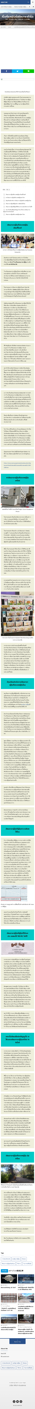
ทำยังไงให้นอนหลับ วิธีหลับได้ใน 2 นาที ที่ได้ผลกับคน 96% (26, 1289)
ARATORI (19, 1405)
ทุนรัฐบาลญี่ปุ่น (25, 704)
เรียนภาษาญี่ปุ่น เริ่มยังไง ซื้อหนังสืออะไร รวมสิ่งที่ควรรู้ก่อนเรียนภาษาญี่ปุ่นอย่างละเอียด (26, 1331)
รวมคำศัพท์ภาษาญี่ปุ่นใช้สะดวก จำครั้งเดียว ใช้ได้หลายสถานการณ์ (25, 1309)
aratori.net (6, 1356)
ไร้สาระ (19, 1263)
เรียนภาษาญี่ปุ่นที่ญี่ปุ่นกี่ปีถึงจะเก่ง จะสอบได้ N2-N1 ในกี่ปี (18, 206)
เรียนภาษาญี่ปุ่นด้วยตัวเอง (8, 1263)
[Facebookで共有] (6, 71)
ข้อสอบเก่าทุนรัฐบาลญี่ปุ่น (20, 6)
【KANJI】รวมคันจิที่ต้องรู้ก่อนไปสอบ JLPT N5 (8, 1309)
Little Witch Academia (17, 1385)
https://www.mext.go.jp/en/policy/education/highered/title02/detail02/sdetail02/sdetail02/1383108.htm (17, 465)
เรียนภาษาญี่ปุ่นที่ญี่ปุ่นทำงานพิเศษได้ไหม (14, 203)
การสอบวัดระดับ (6, 1259)
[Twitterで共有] (17, 71)
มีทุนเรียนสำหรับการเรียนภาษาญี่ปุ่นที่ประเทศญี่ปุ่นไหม (17, 200)
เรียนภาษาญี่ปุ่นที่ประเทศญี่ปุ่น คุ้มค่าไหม (14, 214)
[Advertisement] (17, 47)
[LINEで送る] (28, 71)
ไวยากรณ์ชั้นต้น (27, 1263)
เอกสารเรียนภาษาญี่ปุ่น (6, 6)
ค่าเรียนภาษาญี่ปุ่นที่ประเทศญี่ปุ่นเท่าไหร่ (14, 197)
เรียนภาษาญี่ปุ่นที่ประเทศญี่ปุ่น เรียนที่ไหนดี (15, 194)
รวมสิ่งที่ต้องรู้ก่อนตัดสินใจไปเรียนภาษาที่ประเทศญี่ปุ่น (8, 1329)
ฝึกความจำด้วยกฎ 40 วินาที (8, 1287)
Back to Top (17, 1342)
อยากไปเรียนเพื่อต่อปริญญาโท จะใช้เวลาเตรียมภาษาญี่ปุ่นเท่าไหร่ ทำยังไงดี (16, 210)
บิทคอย (24, 1259)
